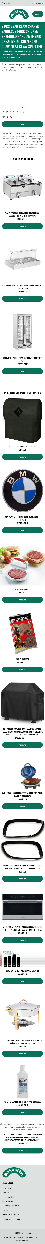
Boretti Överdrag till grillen (22, 446)
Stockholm (7, 3)
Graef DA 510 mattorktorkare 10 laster (22, 970)
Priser (37, 14)
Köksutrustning (18, 111)
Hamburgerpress (22, 589)
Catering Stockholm (11, 1206)
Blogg (5, 1210)
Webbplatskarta (22, 1240)
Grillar (27, 111)
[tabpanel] (22, 84)
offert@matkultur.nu (37, 3)
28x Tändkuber (22, 659)
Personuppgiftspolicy (33, 1237)
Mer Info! (22, 124)
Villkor (20, 1237)
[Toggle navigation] (4, 14)
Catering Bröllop (10, 1197)
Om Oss (6, 1193)
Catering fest (8, 1201)
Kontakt (13, 1237)
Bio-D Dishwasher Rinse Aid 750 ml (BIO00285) (22, 1101)
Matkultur (7, 1188)
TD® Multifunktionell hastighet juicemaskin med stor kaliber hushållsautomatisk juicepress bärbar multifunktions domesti (22, 1137)
